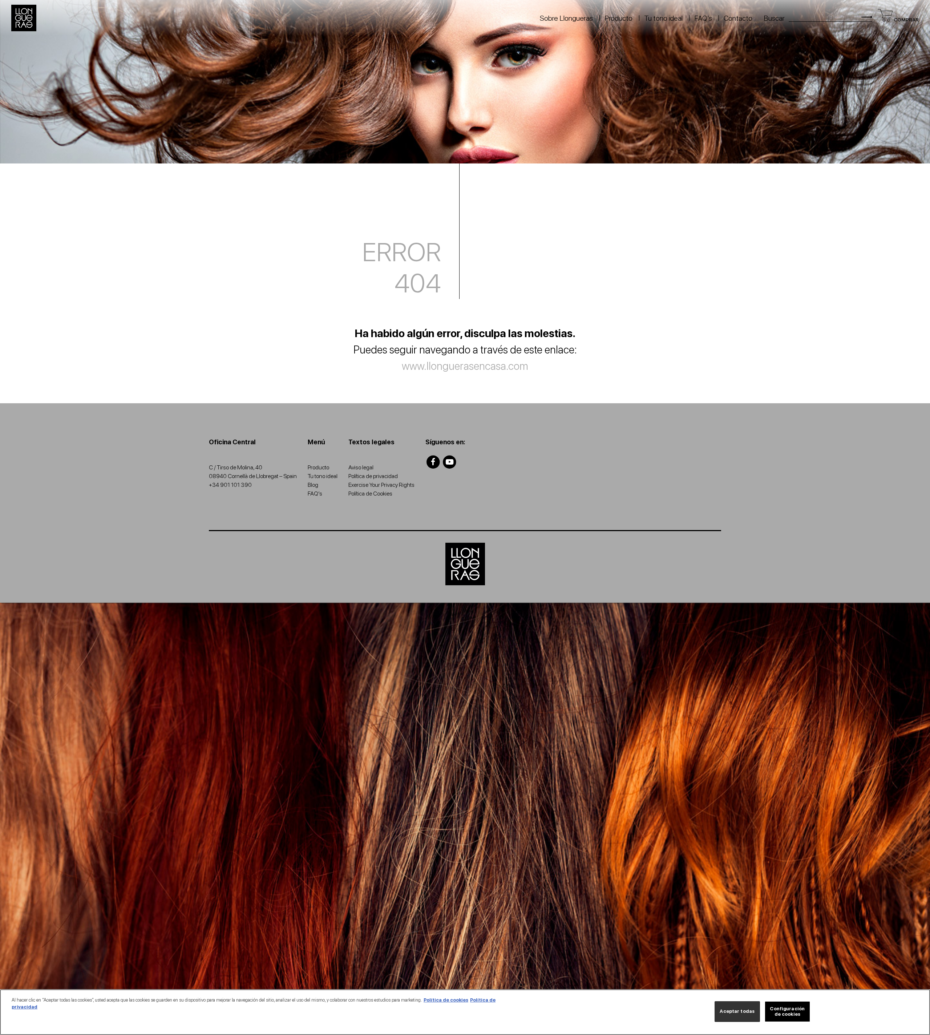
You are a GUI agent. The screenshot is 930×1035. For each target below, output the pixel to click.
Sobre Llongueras (566, 18)
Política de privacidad (373, 476)
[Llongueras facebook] (433, 461)
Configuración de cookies (787, 1011)
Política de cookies (446, 1000)
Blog (313, 484)
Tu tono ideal (663, 18)
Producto (618, 18)
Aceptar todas (737, 1011)
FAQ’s (703, 18)
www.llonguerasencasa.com (465, 365)
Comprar (906, 20)
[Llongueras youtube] (450, 461)
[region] (465, 1012)
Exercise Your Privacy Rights (381, 484)
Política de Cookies (370, 493)
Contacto (738, 18)
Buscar (774, 18)
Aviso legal (360, 467)
